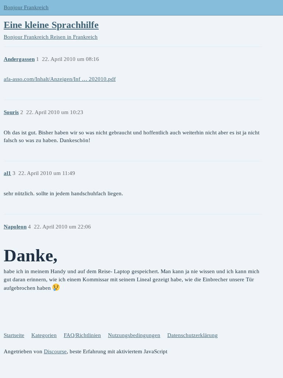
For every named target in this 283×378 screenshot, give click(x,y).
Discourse (55, 351)
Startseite (14, 335)
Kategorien (44, 335)
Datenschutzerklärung (192, 335)
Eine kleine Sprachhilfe (51, 25)
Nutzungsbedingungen (134, 335)
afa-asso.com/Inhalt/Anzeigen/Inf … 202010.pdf (60, 79)
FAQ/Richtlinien (82, 335)
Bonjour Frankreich (26, 7)
